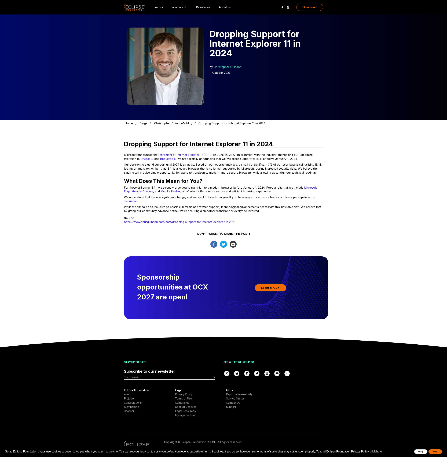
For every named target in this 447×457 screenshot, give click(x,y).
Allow (435, 451)
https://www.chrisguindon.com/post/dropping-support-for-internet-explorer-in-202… (180, 222)
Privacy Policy (184, 394)
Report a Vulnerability (239, 394)
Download (310, 7)
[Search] (282, 7)
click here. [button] (376, 451)
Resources (203, 7)
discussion (131, 201)
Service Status (235, 398)
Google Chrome (142, 191)
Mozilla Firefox (170, 191)
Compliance (182, 402)
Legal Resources (185, 411)
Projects (129, 398)
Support (231, 407)
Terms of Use (183, 398)
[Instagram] (267, 373)
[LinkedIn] (287, 373)
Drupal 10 (147, 159)
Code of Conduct (185, 407)
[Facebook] (213, 244)
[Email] (233, 244)
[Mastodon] (247, 373)
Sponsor (129, 411)
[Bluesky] (237, 373)
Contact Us (233, 402)
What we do (179, 7)
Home (129, 123)
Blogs (143, 123)
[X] (227, 373)
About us (224, 7)
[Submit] (213, 377)
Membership (131, 407)
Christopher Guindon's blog (173, 123)
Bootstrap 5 (168, 159)
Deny (420, 451)
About (127, 394)
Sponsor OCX (270, 288)
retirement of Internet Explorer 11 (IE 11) (185, 155)
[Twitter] (223, 244)
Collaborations (133, 402)
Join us (158, 7)
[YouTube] (277, 373)
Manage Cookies (185, 415)
